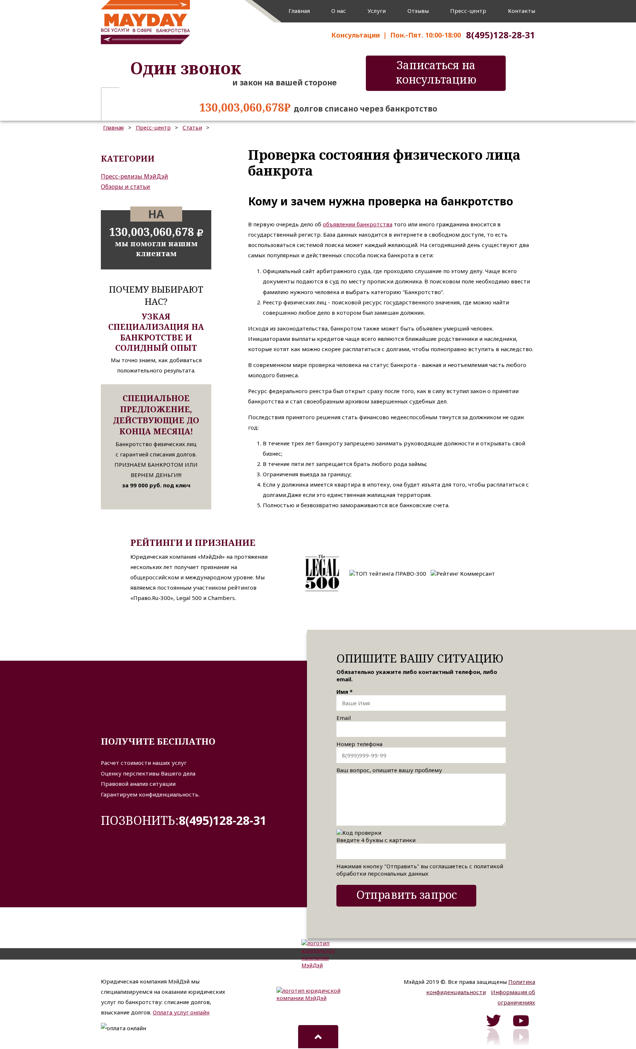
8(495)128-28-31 (222, 820)
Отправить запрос (406, 894)
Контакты (521, 10)
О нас (338, 10)
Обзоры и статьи (125, 187)
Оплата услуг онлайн (181, 1012)
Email (343, 717)
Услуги (377, 10)
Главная (299, 10)
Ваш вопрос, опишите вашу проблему (389, 770)
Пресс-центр (468, 10)
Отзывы (418, 10)
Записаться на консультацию (436, 72)
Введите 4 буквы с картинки (376, 840)
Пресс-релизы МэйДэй (134, 176)
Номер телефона (359, 744)
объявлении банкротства (357, 224)
